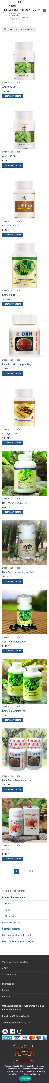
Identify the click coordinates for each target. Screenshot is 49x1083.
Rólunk (5, 990)
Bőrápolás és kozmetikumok (16, 935)
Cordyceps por (10, 433)
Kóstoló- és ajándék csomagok (18, 941)
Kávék (8, 903)
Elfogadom (25, 1079)
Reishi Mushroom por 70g (16, 364)
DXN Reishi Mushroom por (17, 780)
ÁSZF (5, 968)
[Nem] (44, 1073)
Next (30, 871)
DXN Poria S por (11, 225)
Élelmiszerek (11, 916)
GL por (6, 849)
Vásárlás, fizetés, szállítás (15, 962)
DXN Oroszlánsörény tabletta (18, 572)
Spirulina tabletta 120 (14, 641)
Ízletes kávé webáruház (19, 6)
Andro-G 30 (9, 156)
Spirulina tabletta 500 (14, 710)
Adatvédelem (9, 974)
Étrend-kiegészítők (11, 83)
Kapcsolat (7, 996)
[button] (12, 96)
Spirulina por (9, 294)
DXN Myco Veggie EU (14, 502)
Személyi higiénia (11, 928)
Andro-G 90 (9, 86)
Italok (8, 910)
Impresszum (8, 983)
